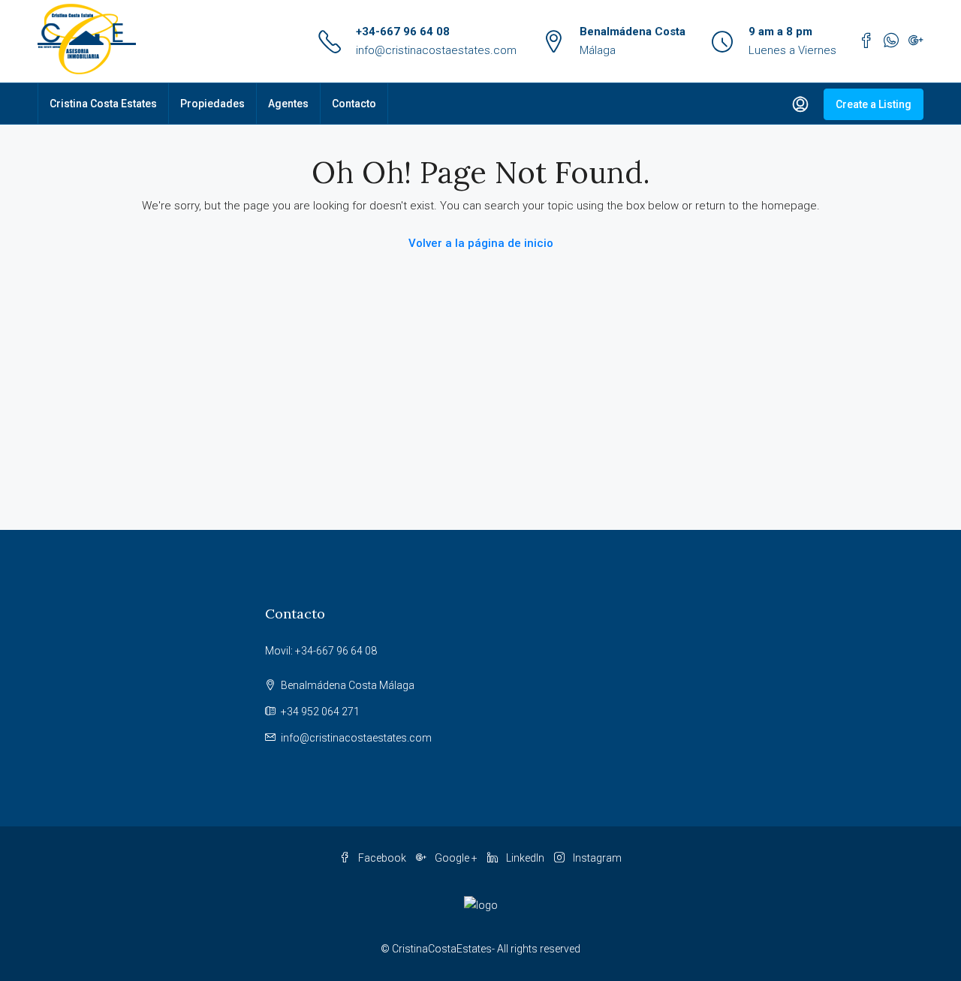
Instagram (596, 858)
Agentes (288, 104)
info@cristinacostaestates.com (436, 50)
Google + (456, 858)
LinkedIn (525, 858)
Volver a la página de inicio (480, 243)
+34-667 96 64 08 (403, 31)
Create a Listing (873, 104)
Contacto (354, 104)
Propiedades (212, 104)
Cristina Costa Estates (103, 104)
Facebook (382, 858)
